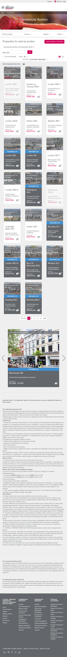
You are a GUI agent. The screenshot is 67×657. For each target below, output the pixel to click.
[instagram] (15, 652)
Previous (1, 358)
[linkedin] (4, 652)
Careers (49, 1)
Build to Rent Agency (40, 606)
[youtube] (19, 652)
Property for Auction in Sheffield (57, 638)
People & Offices (7, 614)
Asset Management (24, 606)
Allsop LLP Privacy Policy (31, 648)
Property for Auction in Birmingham (57, 605)
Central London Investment (23, 612)
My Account (6, 620)
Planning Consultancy (25, 627)
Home (4, 607)
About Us (5, 616)
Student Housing (39, 627)
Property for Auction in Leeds (57, 613)
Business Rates (23, 609)
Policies (5, 623)
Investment (38, 619)
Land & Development (40, 621)
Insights (5, 611)
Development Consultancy (22, 620)
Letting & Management (41, 623)
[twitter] (8, 652)
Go (30, 52)
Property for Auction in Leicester (57, 617)
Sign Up (59, 1)
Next (44, 318)
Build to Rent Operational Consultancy (38, 610)
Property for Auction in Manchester (57, 630)
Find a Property (7, 609)
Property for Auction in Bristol (57, 609)
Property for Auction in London (57, 625)
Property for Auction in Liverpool (57, 621)
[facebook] (12, 652)
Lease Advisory (23, 623)
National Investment (24, 625)
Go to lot (6, 52)
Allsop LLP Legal (45, 648)
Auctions (21, 604)
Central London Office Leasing (25, 616)
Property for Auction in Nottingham (57, 634)
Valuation (21, 630)
